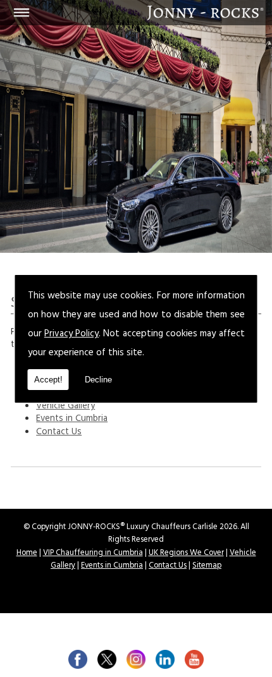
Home (26, 553)
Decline (98, 379)
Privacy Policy (71, 335)
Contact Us (59, 432)
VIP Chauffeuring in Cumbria (93, 553)
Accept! (48, 379)
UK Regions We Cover (186, 553)
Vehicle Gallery (65, 406)
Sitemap (206, 566)
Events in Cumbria (72, 419)
